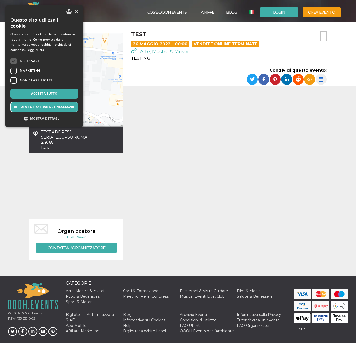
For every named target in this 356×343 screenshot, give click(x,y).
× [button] (76, 12)
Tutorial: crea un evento (258, 320)
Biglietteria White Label (144, 331)
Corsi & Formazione (140, 290)
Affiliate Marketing (83, 331)
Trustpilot (300, 328)
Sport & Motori (79, 301)
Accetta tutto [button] (44, 93)
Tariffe (206, 12)
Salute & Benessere (255, 296)
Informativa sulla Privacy (259, 314)
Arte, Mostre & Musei (163, 52)
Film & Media (249, 290)
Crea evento (321, 12)
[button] (44, 118)
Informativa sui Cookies (144, 320)
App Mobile (76, 325)
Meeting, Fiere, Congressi (146, 296)
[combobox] (69, 11)
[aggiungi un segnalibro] (323, 36)
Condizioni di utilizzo (198, 320)
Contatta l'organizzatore (76, 247)
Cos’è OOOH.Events (167, 12)
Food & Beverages (83, 296)
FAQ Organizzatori (254, 325)
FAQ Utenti (190, 325)
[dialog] (44, 66)
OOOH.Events (31, 313)
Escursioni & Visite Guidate (204, 290)
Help (127, 325)
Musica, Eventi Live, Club (202, 296)
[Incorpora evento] (309, 79)
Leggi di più (35, 49)
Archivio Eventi (193, 314)
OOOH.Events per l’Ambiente (207, 331)
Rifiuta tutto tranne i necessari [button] (44, 107)
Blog (231, 12)
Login (279, 12)
